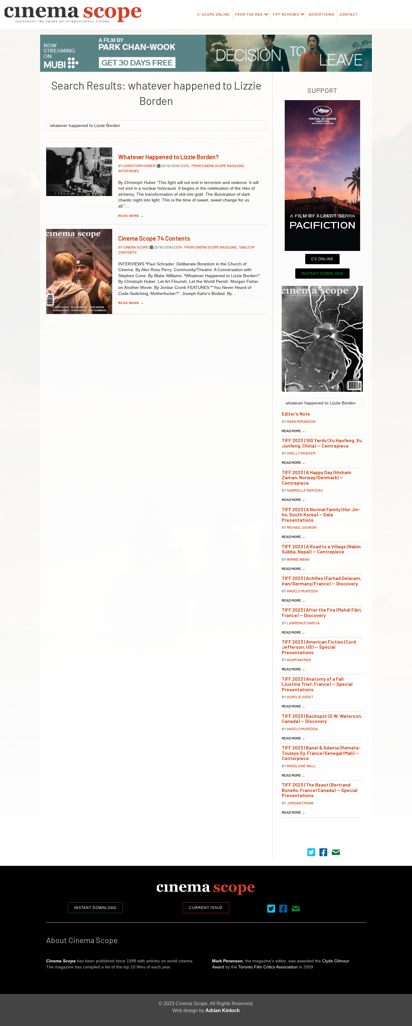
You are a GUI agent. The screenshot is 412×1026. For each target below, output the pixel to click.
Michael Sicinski (302, 527)
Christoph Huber (139, 165)
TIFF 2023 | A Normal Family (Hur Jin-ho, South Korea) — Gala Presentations (321, 514)
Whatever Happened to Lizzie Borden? (168, 156)
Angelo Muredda (302, 591)
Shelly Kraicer (301, 453)
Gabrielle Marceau (305, 490)
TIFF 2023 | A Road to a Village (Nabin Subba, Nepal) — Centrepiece (321, 549)
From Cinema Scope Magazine (218, 165)
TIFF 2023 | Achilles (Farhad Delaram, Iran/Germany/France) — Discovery (321, 580)
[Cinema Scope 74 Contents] (79, 271)
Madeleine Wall (301, 766)
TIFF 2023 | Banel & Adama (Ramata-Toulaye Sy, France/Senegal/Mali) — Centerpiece (321, 753)
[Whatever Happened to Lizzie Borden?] (79, 171)
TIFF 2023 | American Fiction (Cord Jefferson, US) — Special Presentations (319, 647)
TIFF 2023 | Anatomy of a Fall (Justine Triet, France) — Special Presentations (317, 684)
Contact (349, 14)
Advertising (321, 14)
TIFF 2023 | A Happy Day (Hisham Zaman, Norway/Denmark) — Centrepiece (316, 477)
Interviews (128, 171)
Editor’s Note (296, 413)
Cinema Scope (136, 247)
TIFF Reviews (285, 14)
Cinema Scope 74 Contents (154, 238)
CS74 (185, 165)
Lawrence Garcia (303, 623)
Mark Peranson (301, 421)
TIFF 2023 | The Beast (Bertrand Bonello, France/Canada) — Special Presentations (319, 790)
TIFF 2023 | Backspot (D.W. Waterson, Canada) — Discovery (322, 718)
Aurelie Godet (300, 697)
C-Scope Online (213, 14)
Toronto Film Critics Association (268, 966)
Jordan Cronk (300, 803)
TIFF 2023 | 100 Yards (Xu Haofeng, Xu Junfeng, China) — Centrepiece (322, 442)
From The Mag (249, 14)
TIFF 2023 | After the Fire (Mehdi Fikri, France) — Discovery (322, 612)
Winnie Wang (298, 559)
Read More (131, 215)
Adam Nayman (299, 659)
